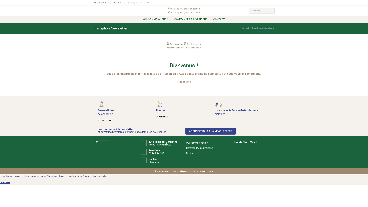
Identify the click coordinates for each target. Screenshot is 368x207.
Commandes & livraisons (199, 148)
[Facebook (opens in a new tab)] (273, 2)
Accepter (5, 183)
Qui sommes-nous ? (197, 142)
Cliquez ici (154, 162)
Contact (190, 153)
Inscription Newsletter (263, 28)
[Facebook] (234, 151)
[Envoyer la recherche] (272, 11)
